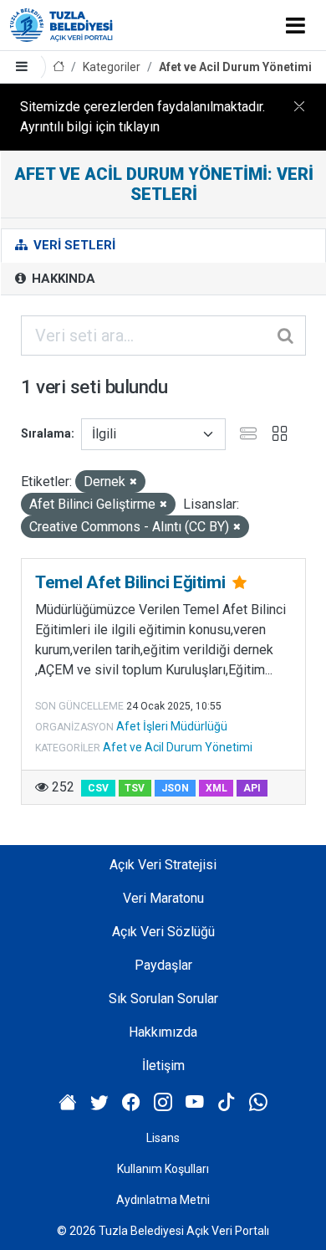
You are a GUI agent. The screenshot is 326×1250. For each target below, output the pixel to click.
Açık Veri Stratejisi (163, 865)
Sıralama (46, 433)
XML (216, 788)
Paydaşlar (163, 965)
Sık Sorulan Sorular (163, 999)
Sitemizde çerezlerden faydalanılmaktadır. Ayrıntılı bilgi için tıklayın (142, 117)
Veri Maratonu (163, 898)
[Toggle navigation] (295, 25)
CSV (98, 788)
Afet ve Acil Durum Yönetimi (235, 67)
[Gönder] (286, 335)
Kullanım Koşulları (163, 1169)
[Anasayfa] (58, 67)
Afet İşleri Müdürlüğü (171, 726)
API (252, 788)
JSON (175, 788)
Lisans (163, 1138)
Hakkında (61, 278)
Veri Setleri (72, 245)
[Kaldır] (133, 482)
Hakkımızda (163, 1032)
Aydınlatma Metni (163, 1199)
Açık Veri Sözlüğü (163, 932)
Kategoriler (111, 67)
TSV (135, 788)
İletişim (163, 1065)
